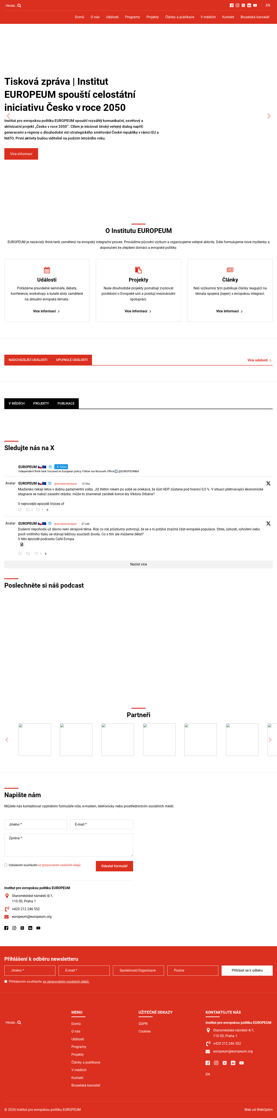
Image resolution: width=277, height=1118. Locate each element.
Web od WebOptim (258, 1110)
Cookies (144, 1031)
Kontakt (228, 17)
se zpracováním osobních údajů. (59, 865)
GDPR (143, 1024)
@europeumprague (65, 483)
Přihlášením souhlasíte (49, 982)
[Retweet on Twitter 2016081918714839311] (29, 554)
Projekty (153, 17)
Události (112, 17)
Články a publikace (179, 17)
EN (268, 5)
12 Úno (86, 483)
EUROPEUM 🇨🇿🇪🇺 (32, 483)
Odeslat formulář (114, 866)
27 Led (85, 523)
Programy (132, 17)
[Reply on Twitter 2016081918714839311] (21, 554)
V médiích (208, 17)
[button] (8, 116)
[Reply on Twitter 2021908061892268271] (21, 510)
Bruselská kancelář (255, 17)
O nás (95, 17)
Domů (79, 17)
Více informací (21, 154)
